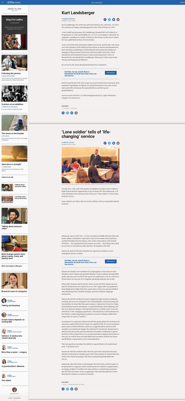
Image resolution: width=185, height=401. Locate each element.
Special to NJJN (68, 142)
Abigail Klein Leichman (9, 76)
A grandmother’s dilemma (13, 366)
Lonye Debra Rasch (12, 362)
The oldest (6, 380)
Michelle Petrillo (69, 19)
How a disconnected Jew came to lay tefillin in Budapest (14, 139)
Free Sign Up (111, 72)
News (64, 384)
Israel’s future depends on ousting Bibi (13, 320)
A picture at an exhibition (12, 104)
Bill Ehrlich (6, 136)
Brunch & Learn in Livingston (14, 291)
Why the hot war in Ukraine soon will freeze (12, 170)
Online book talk (7, 177)
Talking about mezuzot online (20, 185)
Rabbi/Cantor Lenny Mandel (10, 106)
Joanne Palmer (15, 22)
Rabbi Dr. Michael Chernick (14, 332)
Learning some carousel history (21, 197)
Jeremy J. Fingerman (12, 348)
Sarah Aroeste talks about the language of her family (14, 28)
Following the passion (11, 73)
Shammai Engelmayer (12, 315)
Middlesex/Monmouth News (76, 384)
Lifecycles (66, 108)
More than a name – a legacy (14, 352)
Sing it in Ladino (14, 19)
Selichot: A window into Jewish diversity (12, 337)
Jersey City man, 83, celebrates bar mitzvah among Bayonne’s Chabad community (14, 79)
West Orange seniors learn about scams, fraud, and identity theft (13, 256)
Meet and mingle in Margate (12, 266)
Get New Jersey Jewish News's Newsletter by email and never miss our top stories (81, 74)
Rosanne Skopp (11, 376)
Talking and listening (11, 305)
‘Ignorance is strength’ (11, 164)
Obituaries (74, 108)
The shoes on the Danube (13, 133)
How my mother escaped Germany (12, 109)
